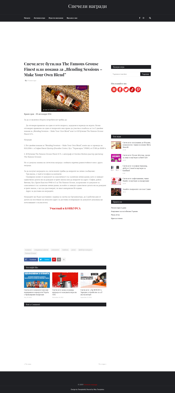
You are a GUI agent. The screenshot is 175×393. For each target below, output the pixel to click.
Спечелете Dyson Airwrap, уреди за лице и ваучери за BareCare (136, 156)
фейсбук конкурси (85, 250)
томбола (65, 250)
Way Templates (99, 389)
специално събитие (41, 250)
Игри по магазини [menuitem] (56, 18)
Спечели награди (87, 6)
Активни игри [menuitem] (39, 18)
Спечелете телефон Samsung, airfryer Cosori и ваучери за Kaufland (135, 168)
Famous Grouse (30, 253)
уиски (73, 250)
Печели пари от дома (118, 208)
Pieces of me (115, 215)
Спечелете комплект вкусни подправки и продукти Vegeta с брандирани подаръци (36, 292)
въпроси (28, 250)
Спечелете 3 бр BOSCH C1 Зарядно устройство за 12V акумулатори (91, 292)
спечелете (55, 250)
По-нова (28, 364)
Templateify (82, 389)
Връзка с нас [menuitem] (72, 18)
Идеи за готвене (116, 218)
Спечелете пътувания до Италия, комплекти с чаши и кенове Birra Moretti (137, 144)
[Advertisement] (65, 44)
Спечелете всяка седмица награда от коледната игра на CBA (64, 292)
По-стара (102, 364)
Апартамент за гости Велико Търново (124, 211)
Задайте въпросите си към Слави (137, 189)
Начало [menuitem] (27, 18)
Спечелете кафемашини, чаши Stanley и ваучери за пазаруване (136, 179)
